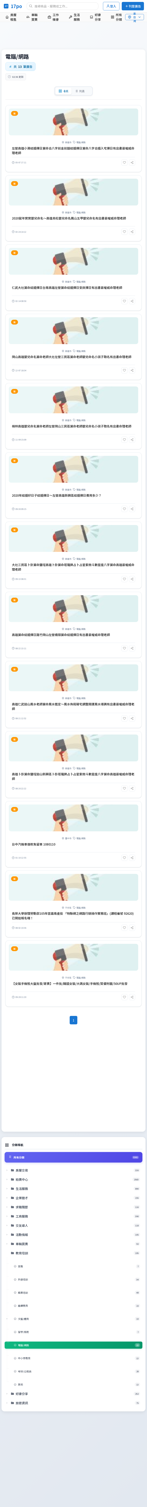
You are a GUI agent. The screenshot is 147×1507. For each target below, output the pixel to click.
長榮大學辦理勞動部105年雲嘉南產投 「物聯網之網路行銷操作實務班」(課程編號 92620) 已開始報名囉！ (73, 915)
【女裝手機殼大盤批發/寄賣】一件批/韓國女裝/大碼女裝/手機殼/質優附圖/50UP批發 (69, 983)
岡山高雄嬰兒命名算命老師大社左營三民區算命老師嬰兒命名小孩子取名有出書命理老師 (71, 356)
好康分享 (98, 17)
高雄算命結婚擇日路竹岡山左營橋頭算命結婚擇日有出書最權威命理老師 (61, 634)
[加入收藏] (124, 162)
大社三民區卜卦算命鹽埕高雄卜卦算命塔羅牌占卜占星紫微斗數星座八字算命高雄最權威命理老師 (73, 567)
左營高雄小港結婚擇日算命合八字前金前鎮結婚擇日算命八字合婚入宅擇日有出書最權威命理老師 (73, 150)
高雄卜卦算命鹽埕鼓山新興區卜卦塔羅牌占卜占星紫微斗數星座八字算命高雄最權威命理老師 (73, 776)
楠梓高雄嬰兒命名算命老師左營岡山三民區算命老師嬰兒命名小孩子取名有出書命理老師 (71, 426)
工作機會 (56, 17)
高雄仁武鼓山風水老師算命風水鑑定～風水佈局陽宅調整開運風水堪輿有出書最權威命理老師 (73, 706)
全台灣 (134, 17)
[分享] (132, 162)
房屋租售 (13, 17)
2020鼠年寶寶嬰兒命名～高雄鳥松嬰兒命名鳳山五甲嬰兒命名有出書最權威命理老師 (69, 218)
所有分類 (119, 17)
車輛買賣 (34, 17)
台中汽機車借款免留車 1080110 (33, 844)
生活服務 (77, 17)
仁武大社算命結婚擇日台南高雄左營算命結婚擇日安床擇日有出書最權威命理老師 (67, 287)
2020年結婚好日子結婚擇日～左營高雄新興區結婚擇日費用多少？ (56, 495)
